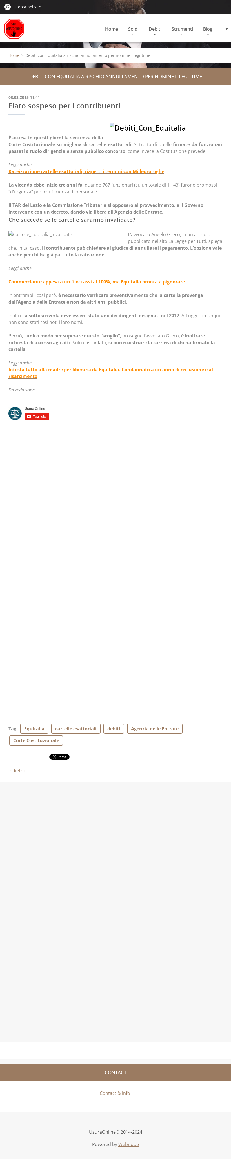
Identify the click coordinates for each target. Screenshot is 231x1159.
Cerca (7, 7)
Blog (207, 29)
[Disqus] (115, 499)
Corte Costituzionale (36, 740)
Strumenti (182, 29)
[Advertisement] (42, 823)
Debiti (155, 29)
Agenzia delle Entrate (155, 729)
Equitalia (34, 729)
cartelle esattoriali (76, 729)
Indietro (16, 771)
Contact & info (115, 1093)
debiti (113, 729)
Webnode (128, 1144)
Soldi (133, 29)
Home (111, 29)
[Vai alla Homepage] (14, 32)
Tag (12, 729)
